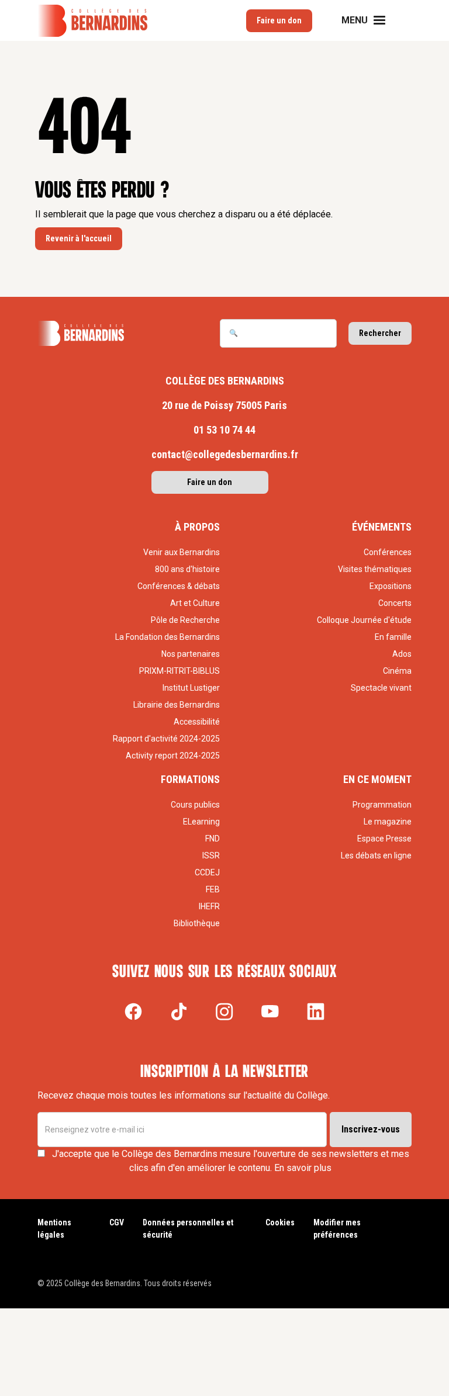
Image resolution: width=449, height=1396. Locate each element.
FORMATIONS (190, 779)
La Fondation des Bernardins (167, 637)
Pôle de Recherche (185, 620)
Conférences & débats (178, 586)
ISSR (211, 855)
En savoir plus (302, 1167)
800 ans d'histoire (187, 569)
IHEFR (209, 906)
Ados (402, 654)
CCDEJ (207, 872)
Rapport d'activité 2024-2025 (166, 738)
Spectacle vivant (381, 687)
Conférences (388, 552)
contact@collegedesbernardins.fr (224, 454)
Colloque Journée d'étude (364, 620)
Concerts (395, 603)
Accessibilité (197, 721)
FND (212, 838)
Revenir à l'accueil (79, 238)
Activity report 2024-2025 (173, 755)
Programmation (382, 804)
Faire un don (209, 482)
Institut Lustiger (191, 687)
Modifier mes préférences (337, 1228)
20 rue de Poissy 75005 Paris (224, 405)
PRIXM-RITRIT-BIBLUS (179, 671)
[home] (92, 21)
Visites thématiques (375, 569)
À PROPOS (197, 527)
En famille (393, 637)
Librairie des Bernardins (176, 704)
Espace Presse (384, 838)
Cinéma (397, 671)
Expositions (390, 586)
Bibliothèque (197, 923)
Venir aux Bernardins (181, 552)
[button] (371, 20)
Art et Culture (195, 603)
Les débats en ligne (376, 855)
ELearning (201, 821)
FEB (213, 889)
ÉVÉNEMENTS (382, 527)
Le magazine (388, 821)
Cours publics (195, 804)
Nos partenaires (190, 654)
